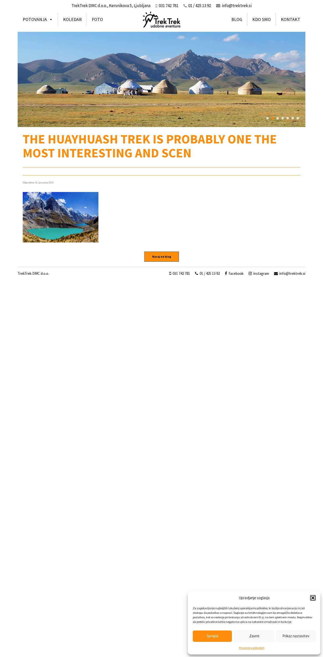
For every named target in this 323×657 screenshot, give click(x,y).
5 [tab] (287, 118)
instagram (261, 273)
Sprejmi (212, 636)
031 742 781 (181, 273)
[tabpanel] (161, 79)
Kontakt (290, 19)
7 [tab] (298, 118)
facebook (236, 273)
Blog (236, 19)
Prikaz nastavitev (295, 636)
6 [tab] (292, 118)
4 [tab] (282, 118)
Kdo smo (261, 19)
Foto (97, 19)
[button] (312, 597)
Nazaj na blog (161, 256)
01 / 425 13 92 (209, 273)
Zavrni (254, 636)
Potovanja (35, 19)
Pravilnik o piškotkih (251, 648)
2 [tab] (272, 118)
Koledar (72, 19)
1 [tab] (267, 118)
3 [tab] (277, 118)
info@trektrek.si (237, 5)
